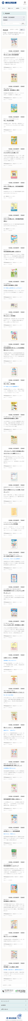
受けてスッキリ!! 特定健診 (10, 936)
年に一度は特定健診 (9, 120)
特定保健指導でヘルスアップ (11, 865)
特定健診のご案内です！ (10, 901)
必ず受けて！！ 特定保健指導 (12, 831)
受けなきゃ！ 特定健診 (9, 315)
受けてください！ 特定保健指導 (12, 727)
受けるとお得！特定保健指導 (11, 54)
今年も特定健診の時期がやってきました (14, 692)
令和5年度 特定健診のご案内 (11, 418)
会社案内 (17, 8)
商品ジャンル (10, 8)
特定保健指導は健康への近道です (12, 251)
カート (24, 8)
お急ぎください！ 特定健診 (11, 657)
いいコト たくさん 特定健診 (11, 524)
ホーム (3, 8)
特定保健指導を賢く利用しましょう (13, 765)
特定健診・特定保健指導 (14, 51)
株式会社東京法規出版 (9, 2)
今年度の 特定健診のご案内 (11, 285)
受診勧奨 (22, 51)
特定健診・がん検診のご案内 (11, 967)
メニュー (25, 4)
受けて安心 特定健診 (9, 383)
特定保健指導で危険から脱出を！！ (13, 799)
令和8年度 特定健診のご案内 (11, 90)
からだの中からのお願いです (11, 152)
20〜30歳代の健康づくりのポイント (13, 556)
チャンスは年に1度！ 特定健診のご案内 (14, 625)
